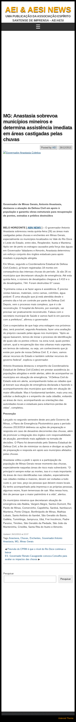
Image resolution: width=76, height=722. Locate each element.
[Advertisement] (38, 70)
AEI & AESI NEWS (38, 9)
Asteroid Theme (66, 718)
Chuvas (24, 538)
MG (17, 541)
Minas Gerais (27, 541)
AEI (54, 147)
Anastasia (14, 538)
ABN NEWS (34, 227)
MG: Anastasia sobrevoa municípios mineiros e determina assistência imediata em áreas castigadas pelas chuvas (37, 127)
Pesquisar (8, 573)
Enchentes (35, 538)
